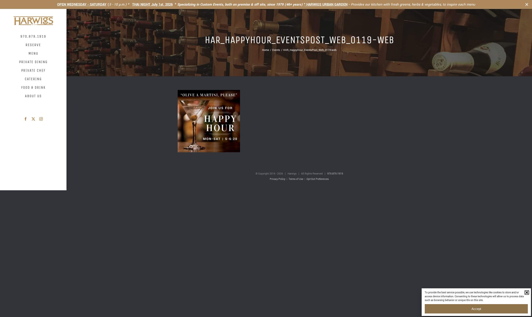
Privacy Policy (277, 179)
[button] (527, 292)
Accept (476, 309)
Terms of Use (296, 179)
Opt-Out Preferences (318, 179)
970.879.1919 (335, 174)
